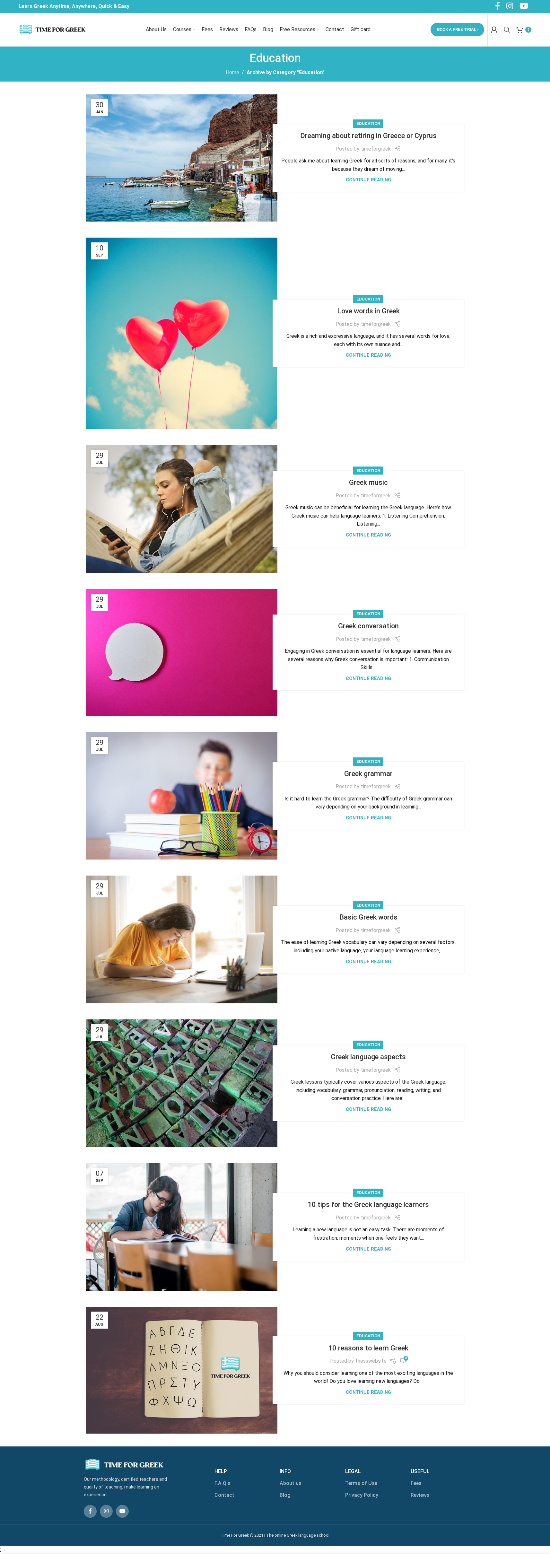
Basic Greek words (368, 917)
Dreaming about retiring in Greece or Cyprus (368, 136)
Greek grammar (368, 774)
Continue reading (368, 180)
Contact (224, 1495)
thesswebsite (371, 1361)
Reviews (420, 1495)
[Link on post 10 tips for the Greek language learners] (181, 1227)
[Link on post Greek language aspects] (181, 1083)
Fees (416, 1483)
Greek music (368, 482)
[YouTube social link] (122, 1511)
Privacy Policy (361, 1495)
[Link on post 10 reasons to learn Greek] (181, 1370)
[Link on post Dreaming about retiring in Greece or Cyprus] (181, 158)
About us (290, 1483)
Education (368, 123)
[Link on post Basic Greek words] (181, 939)
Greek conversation (368, 626)
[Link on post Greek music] (181, 509)
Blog (285, 1495)
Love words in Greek (368, 311)
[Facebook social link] (90, 1511)
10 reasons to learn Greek (368, 1348)
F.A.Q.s (222, 1483)
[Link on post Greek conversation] (181, 652)
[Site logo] (52, 29)
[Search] (507, 29)
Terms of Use (361, 1483)
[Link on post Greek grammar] (181, 796)
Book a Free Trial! (457, 29)
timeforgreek (376, 149)
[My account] (494, 29)
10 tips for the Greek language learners (368, 1204)
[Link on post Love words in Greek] (181, 333)
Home (232, 72)
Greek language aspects (368, 1057)
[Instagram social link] (106, 1511)
